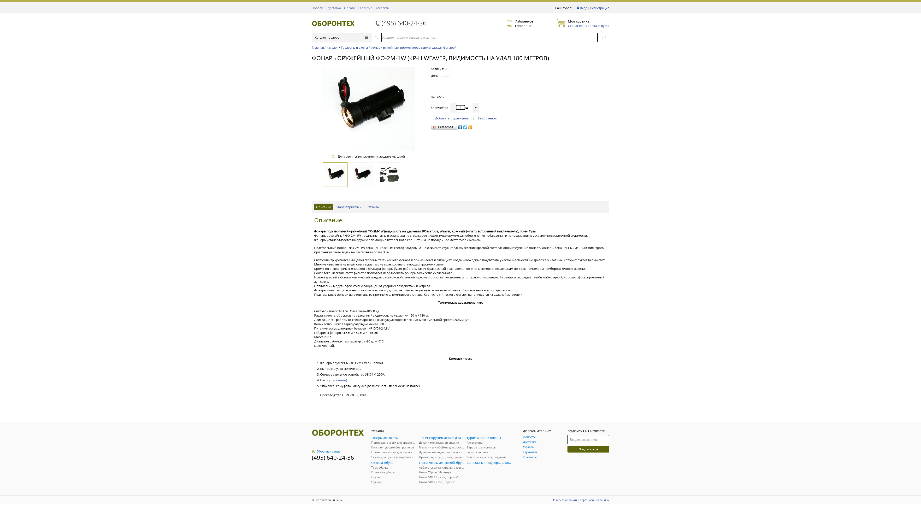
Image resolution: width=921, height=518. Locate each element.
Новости (318, 8)
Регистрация (599, 8)
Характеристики (349, 207)
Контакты (382, 8)
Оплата (349, 8)
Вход (583, 8)
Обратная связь (328, 451)
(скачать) (340, 380)
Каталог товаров (327, 37)
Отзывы (373, 207)
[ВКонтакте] (460, 127)
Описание (323, 207)
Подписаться (588, 449)
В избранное (487, 118)
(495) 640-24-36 (404, 23)
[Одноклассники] (470, 127)
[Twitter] (465, 127)
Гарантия (365, 8)
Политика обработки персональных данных (580, 500)
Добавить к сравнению (452, 118)
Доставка (334, 8)
